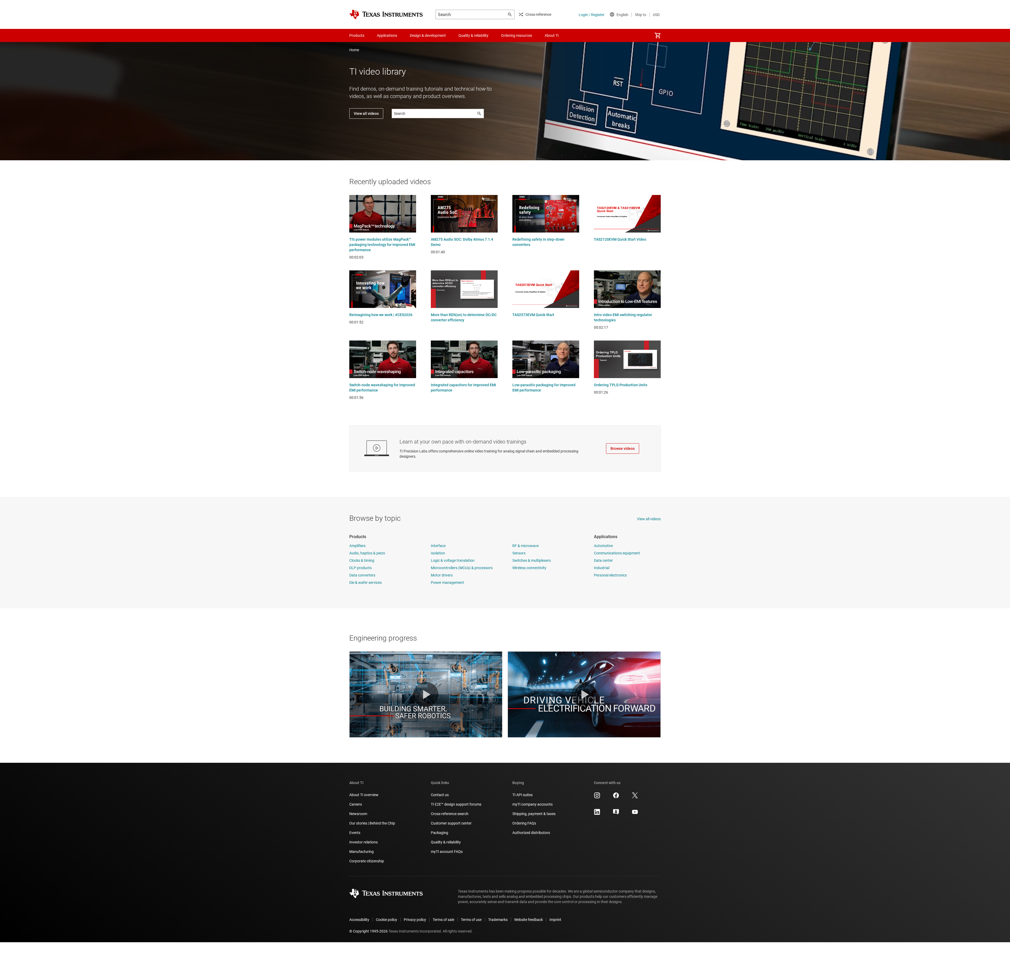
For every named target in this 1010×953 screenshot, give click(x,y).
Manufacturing (361, 851)
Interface (438, 546)
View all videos (366, 113)
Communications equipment (617, 553)
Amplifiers (357, 546)
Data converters (362, 575)
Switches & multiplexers (531, 560)
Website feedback (528, 920)
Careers (355, 804)
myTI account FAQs (447, 851)
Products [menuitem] (356, 35)
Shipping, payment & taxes (534, 814)
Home (354, 50)
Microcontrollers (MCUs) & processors (462, 568)
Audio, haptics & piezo (367, 553)
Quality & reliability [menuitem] (473, 35)
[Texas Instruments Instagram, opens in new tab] (597, 797)
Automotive (603, 546)
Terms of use (471, 920)
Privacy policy (415, 920)
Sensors (519, 553)
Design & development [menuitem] (428, 35)
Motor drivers (442, 575)
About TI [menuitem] (552, 35)
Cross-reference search (449, 814)
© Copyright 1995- (368, 931)
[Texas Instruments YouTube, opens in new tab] (635, 814)
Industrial (601, 568)
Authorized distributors (531, 833)
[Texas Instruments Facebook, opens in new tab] (616, 797)
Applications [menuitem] (387, 35)
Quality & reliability (446, 842)
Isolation (438, 553)
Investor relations (363, 842)
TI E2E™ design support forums (456, 804)
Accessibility (359, 920)
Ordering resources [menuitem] (516, 35)
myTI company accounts (532, 804)
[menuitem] (657, 35)
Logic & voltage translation (452, 560)
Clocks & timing (361, 560)
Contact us (440, 795)
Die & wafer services (365, 582)
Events (354, 833)
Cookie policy (386, 920)
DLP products (360, 568)
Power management (447, 582)
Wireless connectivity (529, 568)
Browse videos (622, 448)
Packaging (439, 833)
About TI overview (363, 795)
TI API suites (522, 795)
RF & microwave (525, 546)
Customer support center (451, 823)
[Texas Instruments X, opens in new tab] (635, 797)
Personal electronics (610, 575)
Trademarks (498, 920)
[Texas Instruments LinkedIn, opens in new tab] (597, 814)
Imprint (555, 920)
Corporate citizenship (366, 861)
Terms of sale (443, 920)
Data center (603, 560)
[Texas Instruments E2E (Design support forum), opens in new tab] (616, 814)
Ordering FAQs (524, 823)
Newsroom (358, 814)
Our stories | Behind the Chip (372, 823)
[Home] (386, 14)
